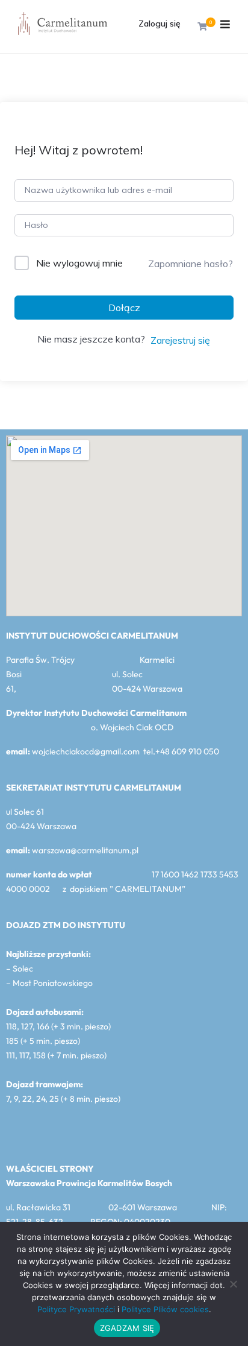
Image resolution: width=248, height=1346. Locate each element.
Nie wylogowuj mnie (79, 263)
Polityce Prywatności (76, 1309)
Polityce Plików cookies (165, 1309)
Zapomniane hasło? (190, 264)
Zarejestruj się (180, 340)
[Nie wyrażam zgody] (233, 1284)
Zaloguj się (159, 23)
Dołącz (124, 308)
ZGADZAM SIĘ (127, 1328)
